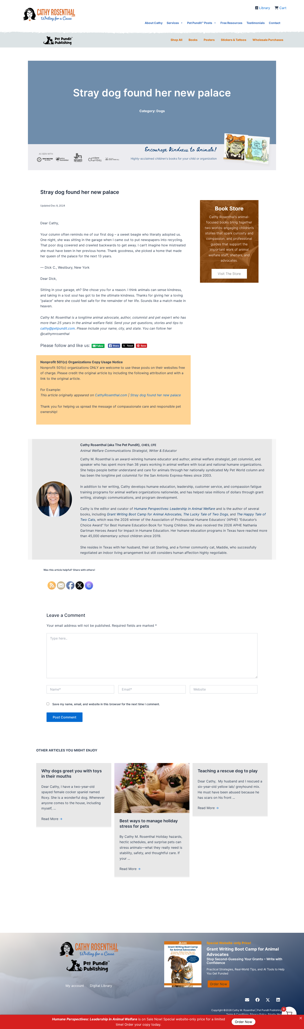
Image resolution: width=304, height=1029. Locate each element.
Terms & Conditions (237, 1014)
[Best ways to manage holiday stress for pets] (151, 788)
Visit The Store (229, 274)
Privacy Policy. (259, 1014)
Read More (51, 819)
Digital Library (101, 986)
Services (173, 23)
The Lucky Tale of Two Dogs (205, 514)
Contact (274, 23)
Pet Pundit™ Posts (199, 23)
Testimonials (256, 23)
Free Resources (231, 23)
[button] (247, 1000)
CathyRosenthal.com (111, 395)
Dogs (160, 111)
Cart (282, 8)
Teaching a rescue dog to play (228, 770)
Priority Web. (275, 1014)
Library (264, 8)
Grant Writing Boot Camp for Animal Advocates (144, 514)
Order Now (243, 1022)
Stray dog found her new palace (155, 395)
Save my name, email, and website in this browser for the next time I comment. (106, 704)
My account (75, 986)
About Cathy (154, 23)
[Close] (300, 1018)
